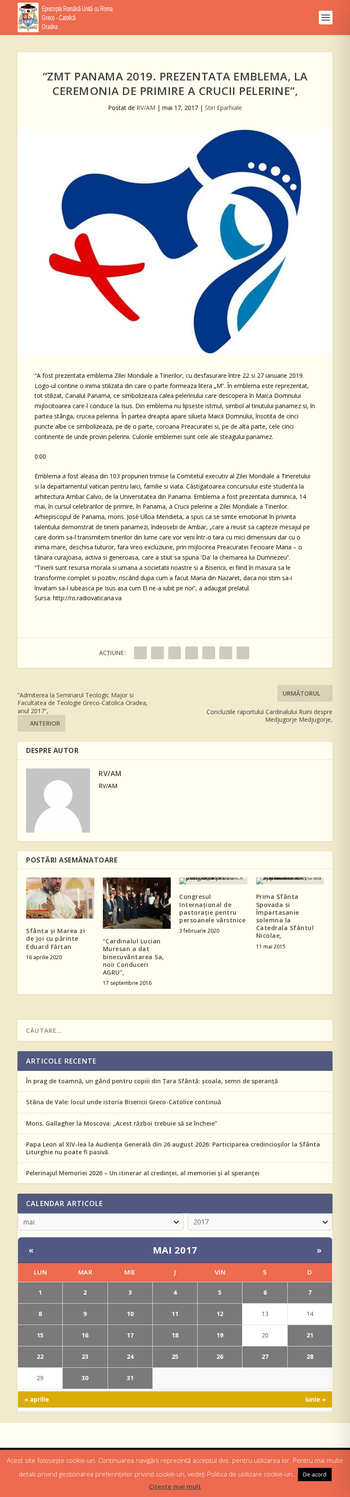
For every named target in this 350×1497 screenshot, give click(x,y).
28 (309, 1356)
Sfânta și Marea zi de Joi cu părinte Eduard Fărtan (55, 938)
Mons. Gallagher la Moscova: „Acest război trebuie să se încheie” (121, 1123)
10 (130, 1314)
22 (40, 1356)
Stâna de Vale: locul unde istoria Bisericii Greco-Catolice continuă (123, 1102)
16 (85, 1335)
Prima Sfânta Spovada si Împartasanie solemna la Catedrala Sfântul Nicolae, (285, 916)
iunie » (315, 1399)
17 (130, 1335)
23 (85, 1356)
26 (219, 1356)
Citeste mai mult (175, 1486)
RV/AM (146, 108)
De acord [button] (315, 1474)
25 (175, 1356)
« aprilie (36, 1399)
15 (40, 1335)
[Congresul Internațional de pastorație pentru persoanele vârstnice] (213, 880)
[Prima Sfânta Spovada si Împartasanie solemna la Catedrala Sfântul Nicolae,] (290, 880)
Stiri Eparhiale (223, 108)
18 (175, 1335)
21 (309, 1335)
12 (219, 1314)
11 (175, 1314)
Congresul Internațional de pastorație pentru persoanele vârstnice (212, 908)
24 (130, 1356)
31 (130, 1378)
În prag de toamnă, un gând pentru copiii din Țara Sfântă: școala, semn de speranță (152, 1081)
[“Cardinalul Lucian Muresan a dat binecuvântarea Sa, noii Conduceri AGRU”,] (137, 903)
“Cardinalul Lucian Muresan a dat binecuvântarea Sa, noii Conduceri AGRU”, (133, 956)
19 (219, 1335)
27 (265, 1356)
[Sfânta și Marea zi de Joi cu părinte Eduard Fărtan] (60, 898)
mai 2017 (175, 1249)
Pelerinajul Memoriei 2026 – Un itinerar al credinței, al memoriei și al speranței (143, 1173)
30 (85, 1378)
